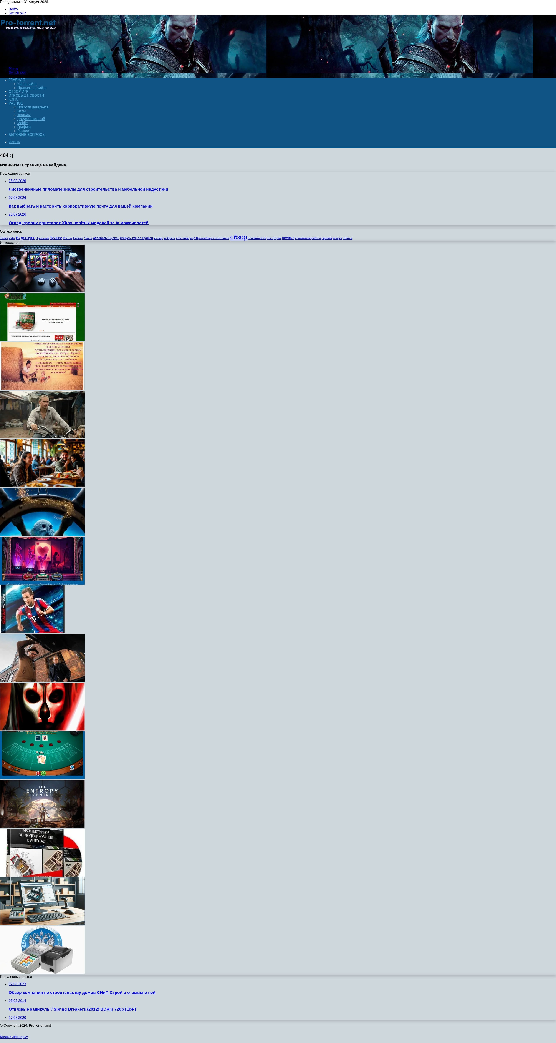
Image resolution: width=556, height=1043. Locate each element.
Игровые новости (26, 95)
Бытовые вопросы (27, 134)
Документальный (31, 119)
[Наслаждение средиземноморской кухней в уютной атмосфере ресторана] (42, 486)
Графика (24, 127)
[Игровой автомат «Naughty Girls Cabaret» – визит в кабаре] (42, 583)
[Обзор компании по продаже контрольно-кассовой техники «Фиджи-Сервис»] (42, 973)
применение (303, 238)
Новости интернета (32, 107)
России (67, 238)
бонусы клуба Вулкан (136, 238)
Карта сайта (27, 84)
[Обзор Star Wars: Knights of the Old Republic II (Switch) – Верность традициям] (42, 729)
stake (12, 238)
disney (4, 238)
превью (288, 238)
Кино (13, 99)
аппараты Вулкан (106, 238)
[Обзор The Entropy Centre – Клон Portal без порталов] (42, 827)
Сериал (78, 238)
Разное (16, 103)
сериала (327, 238)
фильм (347, 238)
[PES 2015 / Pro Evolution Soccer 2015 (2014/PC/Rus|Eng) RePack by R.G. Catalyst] (32, 632)
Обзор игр (19, 91)
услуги (337, 238)
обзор (238, 237)
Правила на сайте (31, 88)
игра (179, 238)
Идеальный (42, 238)
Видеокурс (25, 238)
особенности (257, 238)
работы (316, 238)
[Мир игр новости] (29, 61)
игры (185, 238)
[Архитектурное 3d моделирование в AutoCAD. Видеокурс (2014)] (42, 875)
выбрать (169, 238)
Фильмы (24, 115)
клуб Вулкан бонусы (202, 238)
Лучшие (56, 238)
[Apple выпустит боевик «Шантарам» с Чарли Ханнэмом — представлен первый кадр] (42, 437)
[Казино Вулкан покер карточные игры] (42, 778)
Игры (21, 111)
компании (222, 238)
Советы (88, 238)
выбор (158, 238)
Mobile (22, 123)
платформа (274, 238)
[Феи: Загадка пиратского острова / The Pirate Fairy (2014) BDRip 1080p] (42, 534)
